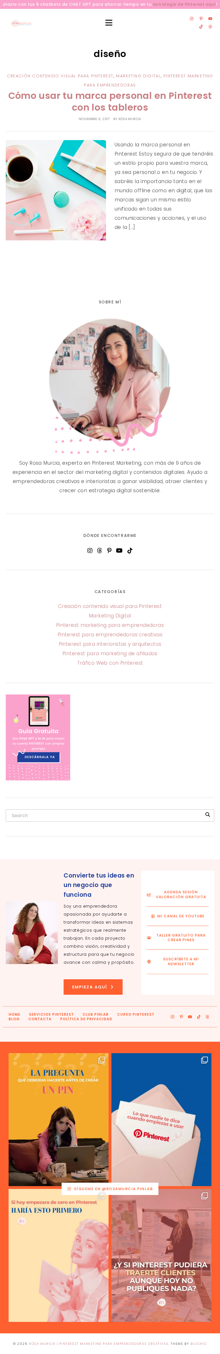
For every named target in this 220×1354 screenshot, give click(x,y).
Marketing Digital (138, 76)
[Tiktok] (201, 27)
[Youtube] (210, 19)
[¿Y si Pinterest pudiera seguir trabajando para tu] (161, 1255)
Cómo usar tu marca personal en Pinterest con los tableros (110, 101)
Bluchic (198, 1343)
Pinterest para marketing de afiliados (110, 653)
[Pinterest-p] (201, 19)
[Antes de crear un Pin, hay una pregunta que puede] (59, 1119)
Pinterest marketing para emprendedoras (110, 625)
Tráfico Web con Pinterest (110, 663)
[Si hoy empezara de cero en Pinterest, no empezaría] (59, 1255)
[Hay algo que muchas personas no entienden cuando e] (161, 1119)
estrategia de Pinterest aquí (184, 4)
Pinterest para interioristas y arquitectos (110, 644)
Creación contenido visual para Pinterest (60, 76)
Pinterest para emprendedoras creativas (110, 634)
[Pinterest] (109, 551)
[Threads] (210, 27)
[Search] (208, 814)
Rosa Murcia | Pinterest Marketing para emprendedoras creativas (98, 1343)
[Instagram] (192, 19)
